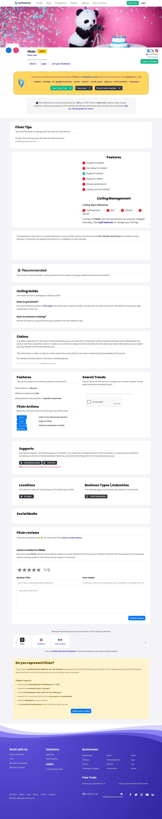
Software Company (90, 768)
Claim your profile (81, 711)
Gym (133, 759)
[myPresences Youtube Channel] (147, 795)
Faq (28, 794)
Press (35, 794)
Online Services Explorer (64, 651)
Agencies (50, 754)
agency (107, 81)
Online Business (113, 759)
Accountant (112, 768)
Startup (85, 759)
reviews (37, 81)
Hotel (109, 755)
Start (132, 3)
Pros (11, 758)
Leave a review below (71, 537)
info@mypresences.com (25, 141)
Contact (12, 794)
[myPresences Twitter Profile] (136, 795)
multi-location (120, 81)
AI (53, 81)
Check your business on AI (93, 783)
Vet (132, 764)
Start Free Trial (59, 88)
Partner (74, 3)
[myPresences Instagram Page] (142, 795)
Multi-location (52, 758)
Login (143, 3)
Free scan (81, 88)
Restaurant (87, 755)
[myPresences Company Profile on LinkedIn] (153, 795)
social (77, 81)
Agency (85, 3)
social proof (96, 81)
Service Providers (16, 754)
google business (64, 81)
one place (134, 81)
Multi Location (99, 3)
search (85, 81)
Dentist (110, 764)
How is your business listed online (133, 783)
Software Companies (18, 763)
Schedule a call (91, 794)
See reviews (153, 57)
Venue (133, 768)
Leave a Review (149, 61)
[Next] (145, 642)
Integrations (60, 3)
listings (46, 81)
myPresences (105, 222)
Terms (43, 794)
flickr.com (32, 55)
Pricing (39, 3)
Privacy (52, 794)
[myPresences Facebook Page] (130, 795)
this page (47, 306)
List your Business (61, 63)
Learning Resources (54, 769)
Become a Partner (17, 767)
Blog (49, 3)
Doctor (85, 764)
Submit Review (137, 618)
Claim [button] (42, 51)
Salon (133, 755)
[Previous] (16, 642)
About (33, 63)
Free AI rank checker (106, 88)
